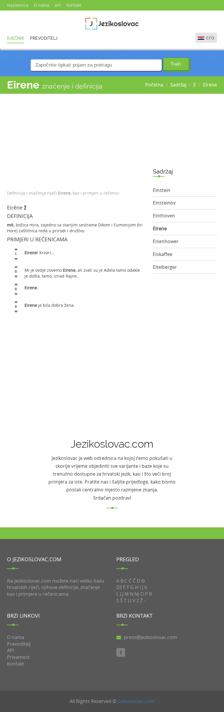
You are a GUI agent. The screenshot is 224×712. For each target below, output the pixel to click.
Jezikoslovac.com (136, 701)
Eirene (210, 85)
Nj (136, 594)
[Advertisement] (75, 140)
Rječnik (15, 38)
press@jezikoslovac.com (150, 637)
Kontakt (73, 5)
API (58, 5)
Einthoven (164, 215)
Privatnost (18, 657)
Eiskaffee (162, 254)
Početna (154, 85)
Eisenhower (165, 241)
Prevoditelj (43, 38)
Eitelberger (165, 267)
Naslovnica (17, 5)
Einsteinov (164, 203)
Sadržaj (178, 85)
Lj (121, 594)
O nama (41, 5)
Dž (119, 587)
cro (210, 37)
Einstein (161, 190)
